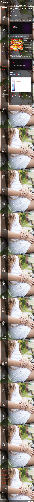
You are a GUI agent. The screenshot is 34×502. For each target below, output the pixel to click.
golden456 (3, 166)
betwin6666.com (3, 136)
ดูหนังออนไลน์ (3, 55)
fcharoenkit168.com (4, 151)
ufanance (3, 352)
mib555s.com (3, 214)
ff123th (2, 152)
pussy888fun (3, 267)
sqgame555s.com (3, 320)
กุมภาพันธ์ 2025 (3, 29)
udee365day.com (3, 339)
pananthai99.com (3, 227)
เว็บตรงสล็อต (3, 456)
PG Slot (3, 231)
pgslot (2, 86)
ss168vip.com (3, 322)
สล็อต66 (3, 415)
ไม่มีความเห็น (14, 11)
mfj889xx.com (3, 213)
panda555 (3, 228)
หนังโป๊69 (3, 441)
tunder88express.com (4, 338)
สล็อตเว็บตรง (3, 68)
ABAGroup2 (3, 112)
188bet (3, 99)
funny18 (3, 160)
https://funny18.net (3, 84)
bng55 (2, 139)
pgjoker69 (3, 243)
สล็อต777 (3, 417)
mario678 (3, 205)
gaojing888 (3, 162)
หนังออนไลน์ (3, 440)
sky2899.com (3, 307)
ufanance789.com (4, 353)
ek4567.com (3, 146)
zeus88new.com (3, 374)
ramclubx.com (3, 270)
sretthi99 (3, 321)
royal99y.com (3, 281)
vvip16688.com (3, 365)
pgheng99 (3, 242)
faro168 (3, 150)
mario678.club (3, 206)
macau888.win (3, 204)
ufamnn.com (3, 351)
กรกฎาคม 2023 (3, 47)
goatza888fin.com (3, 164)
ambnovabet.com (3, 123)
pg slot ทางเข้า (3, 232)
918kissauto (3, 109)
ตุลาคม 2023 (3, 44)
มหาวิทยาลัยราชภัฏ (4, 400)
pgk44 (2, 244)
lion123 (3, 188)
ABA (2, 111)
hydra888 (3, 174)
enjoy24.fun (3, 147)
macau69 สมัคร (3, 203)
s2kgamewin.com (3, 285)
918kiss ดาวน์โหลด (4, 108)
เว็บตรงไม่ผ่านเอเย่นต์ (4, 457)
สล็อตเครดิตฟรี (3, 429)
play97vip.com (3, 257)
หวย (2, 442)
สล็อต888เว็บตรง (3, 419)
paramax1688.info (4, 229)
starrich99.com (3, 326)
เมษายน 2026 (3, 16)
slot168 (2, 73)
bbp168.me (3, 133)
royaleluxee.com (3, 282)
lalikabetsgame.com (4, 187)
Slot (2, 309)
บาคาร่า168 (3, 390)
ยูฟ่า (2, 403)
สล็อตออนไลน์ (3, 427)
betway (3, 135)
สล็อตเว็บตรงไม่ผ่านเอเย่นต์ (4, 432)
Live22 (2, 190)
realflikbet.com (3, 272)
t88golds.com (11, 99)
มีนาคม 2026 (3, 17)
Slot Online (3, 310)
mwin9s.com (3, 217)
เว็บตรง (3, 454)
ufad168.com (3, 348)
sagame (3, 286)
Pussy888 (6, 474)
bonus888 (4, 471)
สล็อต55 (3, 414)
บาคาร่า (3, 389)
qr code (3, 269)
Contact (16, 5)
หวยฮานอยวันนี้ (3, 445)
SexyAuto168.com (4, 298)
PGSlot (3, 246)
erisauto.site (3, 148)
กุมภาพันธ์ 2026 (3, 18)
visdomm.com (3, 364)
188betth (2, 87)
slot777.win (3, 313)
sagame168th (5, 475)
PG (2, 230)
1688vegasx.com (3, 96)
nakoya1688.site (3, 219)
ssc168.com (3, 323)
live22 (2, 64)
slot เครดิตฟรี (3, 311)
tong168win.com (3, 334)
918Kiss (3, 107)
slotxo (2, 81)
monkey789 (3, 215)
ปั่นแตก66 (3, 56)
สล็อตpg (5, 482)
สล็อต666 (3, 416)
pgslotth (3, 253)
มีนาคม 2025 (3, 28)
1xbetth (2, 83)
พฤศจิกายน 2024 (3, 32)
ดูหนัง (2, 58)
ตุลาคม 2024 (3, 33)
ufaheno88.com (3, 350)
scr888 (2, 293)
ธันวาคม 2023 (3, 42)
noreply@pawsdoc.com (19, 81)
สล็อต (3, 480)
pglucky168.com (3, 245)
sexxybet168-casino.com (4, 294)
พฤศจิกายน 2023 (3, 43)
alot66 (2, 120)
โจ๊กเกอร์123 (3, 72)
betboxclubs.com (3, 134)
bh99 (2, 138)
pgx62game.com (3, 254)
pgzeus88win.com (4, 255)
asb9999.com (3, 124)
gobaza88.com (3, 165)
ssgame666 (3, 325)
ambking (3, 122)
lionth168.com (3, 189)
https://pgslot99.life (3, 79)
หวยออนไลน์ (3, 443)
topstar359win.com (4, 336)
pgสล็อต (3, 256)
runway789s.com (3, 284)
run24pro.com (3, 283)
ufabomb (3, 347)
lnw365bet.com (3, 192)
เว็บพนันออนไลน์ (3, 459)
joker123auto (3, 179)
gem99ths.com (3, 163)
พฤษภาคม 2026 (3, 15)
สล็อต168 (3, 481)
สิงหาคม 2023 (3, 46)
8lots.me (3, 106)
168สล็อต (3, 98)
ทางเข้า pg (3, 387)
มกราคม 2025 (3, 30)
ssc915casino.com (4, 324)
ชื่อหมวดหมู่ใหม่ (3, 379)
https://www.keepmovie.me (4, 66)
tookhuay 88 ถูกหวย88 (4, 335)
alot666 (3, 121)
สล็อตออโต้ (3, 428)
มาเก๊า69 (3, 402)
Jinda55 (3, 176)
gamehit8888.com (4, 161)
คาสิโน (2, 377)
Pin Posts (31, 5)
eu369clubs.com (3, 149)
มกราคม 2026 (3, 19)
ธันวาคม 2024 (3, 31)
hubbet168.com (3, 173)
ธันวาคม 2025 (3, 20)
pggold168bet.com (4, 240)
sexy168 (3, 295)
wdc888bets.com (3, 366)
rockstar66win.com (4, 280)
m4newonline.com (4, 200)
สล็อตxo (3, 483)
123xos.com (3, 95)
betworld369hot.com (4, 137)
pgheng (3, 241)
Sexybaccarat (3, 299)
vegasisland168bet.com (4, 362)
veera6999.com (3, 361)
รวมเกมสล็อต (3, 405)
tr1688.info (3, 337)
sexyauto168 (3, 297)
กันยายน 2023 (3, 45)
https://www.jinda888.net (4, 78)
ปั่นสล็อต (3, 392)
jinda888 (3, 177)
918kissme (3, 110)
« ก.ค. (2, 497)
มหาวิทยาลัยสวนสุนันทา (4, 401)
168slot (3, 97)
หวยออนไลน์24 (3, 444)
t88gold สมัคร (12, 54)
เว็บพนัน (3, 458)
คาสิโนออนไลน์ (3, 378)
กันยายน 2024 (3, 34)
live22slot (3, 191)
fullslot (2, 63)
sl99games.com (3, 308)
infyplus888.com (3, 175)
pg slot (2, 61)
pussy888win (3, 268)
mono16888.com (3, 216)
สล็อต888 (3, 418)
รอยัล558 (3, 406)
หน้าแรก (12, 5)
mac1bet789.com (3, 202)
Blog (14, 5)
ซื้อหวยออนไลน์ (3, 69)
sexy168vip (3, 296)
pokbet (2, 258)
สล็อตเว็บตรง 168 (3, 431)
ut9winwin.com (3, 360)
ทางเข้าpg (3, 388)
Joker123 (3, 178)
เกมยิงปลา (3, 446)
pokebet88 (3, 259)
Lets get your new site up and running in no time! (24, 5)
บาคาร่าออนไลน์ (3, 391)
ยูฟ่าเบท (3, 404)
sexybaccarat (3, 60)
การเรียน (3, 376)
